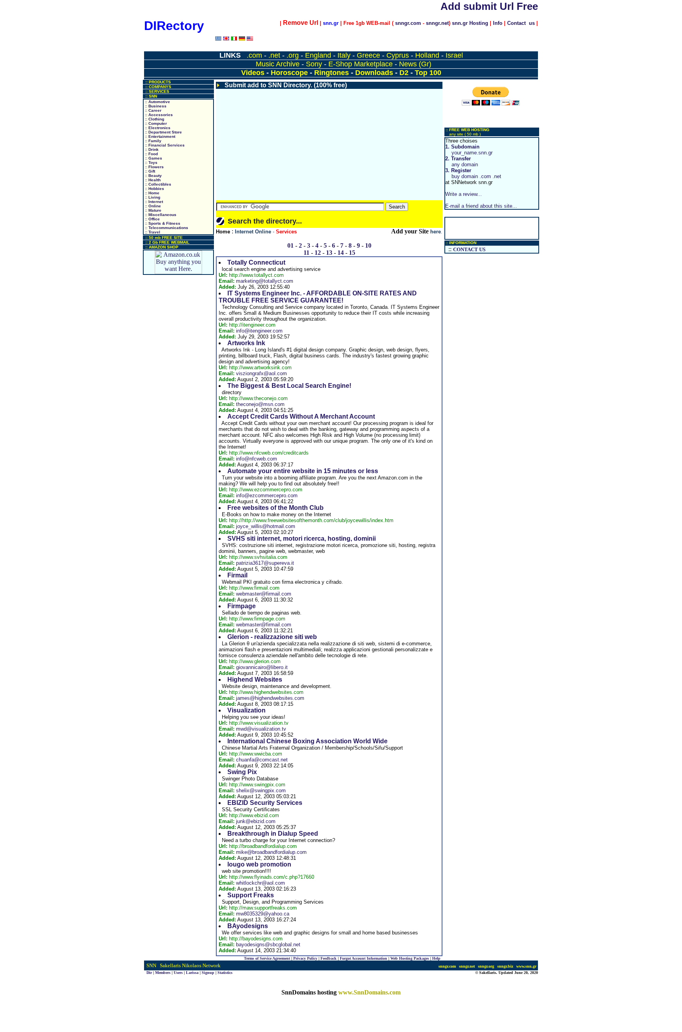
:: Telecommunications (166, 228)
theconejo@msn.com (260, 404)
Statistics (224, 972)
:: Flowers (154, 167)
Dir (149, 972)
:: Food (151, 154)
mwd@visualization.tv (261, 729)
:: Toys (150, 162)
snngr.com (408, 23)
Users (178, 972)
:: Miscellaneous (160, 214)
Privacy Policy (305, 958)
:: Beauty (153, 175)
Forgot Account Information (363, 958)
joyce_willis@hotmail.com (265, 526)
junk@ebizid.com (255, 821)
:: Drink (151, 149)
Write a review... (463, 194)
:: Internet (153, 201)
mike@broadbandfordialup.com (271, 852)
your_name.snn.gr (469, 150)
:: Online (152, 206)
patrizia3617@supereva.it (265, 563)
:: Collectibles (157, 184)
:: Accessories (158, 115)
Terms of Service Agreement (267, 958)
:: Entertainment (159, 136)
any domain (461, 161)
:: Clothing (154, 119)
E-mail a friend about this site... (481, 206)
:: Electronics (157, 128)
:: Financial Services (164, 145)
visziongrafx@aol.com (261, 373)
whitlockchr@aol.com (260, 883)
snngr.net (437, 23)
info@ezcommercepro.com (267, 495)
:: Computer (155, 123)
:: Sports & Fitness (162, 223)
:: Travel (152, 232)
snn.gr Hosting (470, 23)
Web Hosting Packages (409, 958)
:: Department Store (163, 132)
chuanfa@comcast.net (262, 760)
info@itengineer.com (259, 331)
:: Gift (149, 171)
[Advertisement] (329, 144)
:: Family (152, 141)
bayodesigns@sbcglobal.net (268, 944)
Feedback (328, 958)
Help (436, 958)
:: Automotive (157, 102)
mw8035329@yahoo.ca (262, 914)
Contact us (521, 23)
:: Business (155, 106)
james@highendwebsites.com (270, 698)
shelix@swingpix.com (261, 790)
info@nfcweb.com (256, 459)
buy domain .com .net (473, 173)
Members (162, 972)
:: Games (153, 158)
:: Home (151, 193)
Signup (208, 972)
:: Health (152, 180)
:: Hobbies (154, 188)
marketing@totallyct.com (264, 281)
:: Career (152, 110)
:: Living (152, 197)
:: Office (152, 219)
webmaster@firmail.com (263, 594)
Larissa (192, 972)
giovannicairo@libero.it (262, 667)
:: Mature (152, 210)
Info (497, 23)
